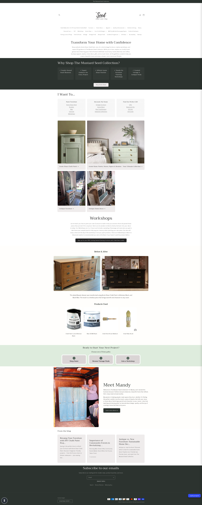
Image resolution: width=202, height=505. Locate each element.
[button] (59, 15)
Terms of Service (99, 485)
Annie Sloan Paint (71, 105)
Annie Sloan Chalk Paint (68, 166)
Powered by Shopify (140, 502)
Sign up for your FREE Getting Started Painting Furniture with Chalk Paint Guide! (101, 240)
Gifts (130, 105)
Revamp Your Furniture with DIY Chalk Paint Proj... (71, 440)
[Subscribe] (113, 477)
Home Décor (101, 107)
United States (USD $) (64, 501)
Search (92, 485)
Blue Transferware (101, 109)
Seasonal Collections (101, 111)
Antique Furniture (65, 209)
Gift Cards (130, 111)
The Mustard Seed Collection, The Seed (128, 502)
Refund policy (108, 485)
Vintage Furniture (101, 105)
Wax (71, 109)
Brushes (71, 107)
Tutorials (71, 111)
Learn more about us (112, 410)
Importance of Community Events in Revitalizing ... (99, 443)
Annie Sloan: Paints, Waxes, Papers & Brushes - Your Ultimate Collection (115, 166)
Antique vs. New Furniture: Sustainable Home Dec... (129, 441)
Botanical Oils (130, 107)
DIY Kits (130, 109)
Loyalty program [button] (194, 495)
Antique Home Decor (96, 209)
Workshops (71, 114)
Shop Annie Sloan (101, 84)
